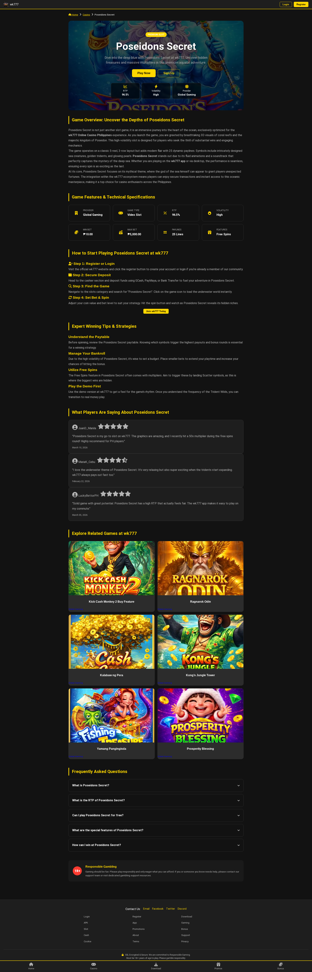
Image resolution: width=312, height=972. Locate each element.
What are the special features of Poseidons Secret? (107, 830)
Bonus (281, 968)
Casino (86, 14)
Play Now (143, 73)
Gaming (185, 922)
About (136, 935)
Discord (182, 908)
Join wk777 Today (156, 311)
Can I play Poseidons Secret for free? (98, 815)
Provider (88, 210)
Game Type (133, 210)
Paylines (176, 229)
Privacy (184, 941)
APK (86, 922)
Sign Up (168, 73)
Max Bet (132, 229)
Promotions (139, 929)
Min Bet (87, 229)
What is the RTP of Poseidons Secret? (98, 800)
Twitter (170, 908)
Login (286, 4)
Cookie (87, 941)
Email (146, 908)
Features (221, 229)
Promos (218, 968)
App (135, 922)
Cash (86, 935)
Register (301, 4)
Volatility (222, 210)
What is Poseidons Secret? (90, 785)
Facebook (157, 908)
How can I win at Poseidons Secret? (96, 845)
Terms (136, 941)
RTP (174, 210)
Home (74, 14)
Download (156, 968)
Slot (86, 929)
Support (185, 935)
